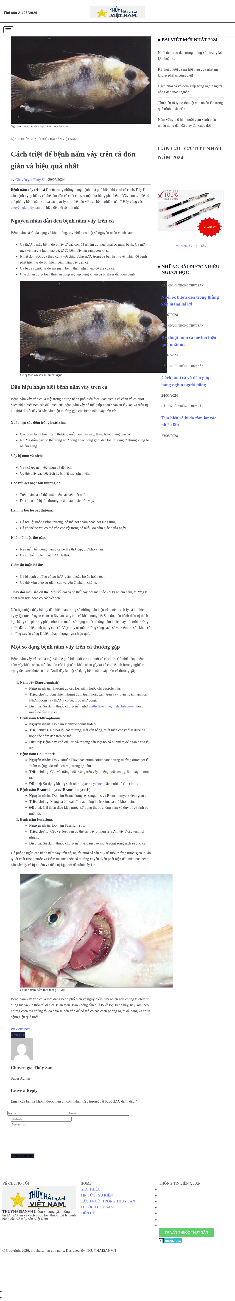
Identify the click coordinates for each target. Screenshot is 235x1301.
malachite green (124, 706)
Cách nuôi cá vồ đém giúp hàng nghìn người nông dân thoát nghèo (190, 89)
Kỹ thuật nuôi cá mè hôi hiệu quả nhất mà (188, 341)
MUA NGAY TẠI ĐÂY (191, 246)
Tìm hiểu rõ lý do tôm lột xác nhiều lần (188, 421)
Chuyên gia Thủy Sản (31, 180)
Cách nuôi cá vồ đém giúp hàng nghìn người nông (186, 381)
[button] (186, 1232)
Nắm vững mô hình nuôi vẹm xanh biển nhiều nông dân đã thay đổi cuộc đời (187, 122)
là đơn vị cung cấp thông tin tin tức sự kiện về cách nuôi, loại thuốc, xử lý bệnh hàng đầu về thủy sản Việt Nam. (39, 1215)
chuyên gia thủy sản (25, 207)
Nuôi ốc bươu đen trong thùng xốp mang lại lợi (190, 300)
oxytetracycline (91, 784)
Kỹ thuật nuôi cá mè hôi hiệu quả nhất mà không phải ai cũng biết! (188, 72)
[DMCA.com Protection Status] (170, 1240)
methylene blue (100, 706)
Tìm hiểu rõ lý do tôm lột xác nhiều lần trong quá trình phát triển (190, 106)
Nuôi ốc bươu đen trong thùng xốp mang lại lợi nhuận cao (190, 56)
